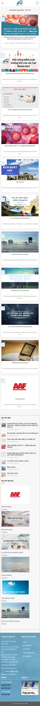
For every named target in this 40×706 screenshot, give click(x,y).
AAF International (6, 507)
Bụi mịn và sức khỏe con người (10, 621)
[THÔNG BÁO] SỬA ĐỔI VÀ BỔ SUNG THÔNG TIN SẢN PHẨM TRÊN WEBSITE (21, 454)
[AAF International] (15, 494)
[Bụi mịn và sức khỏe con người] (15, 610)
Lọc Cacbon (26, 649)
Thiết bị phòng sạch (28, 653)
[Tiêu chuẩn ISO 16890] (15, 587)
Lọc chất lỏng (27, 656)
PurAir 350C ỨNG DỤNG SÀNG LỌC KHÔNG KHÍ (21, 439)
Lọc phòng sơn (27, 645)
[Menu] (2, 3)
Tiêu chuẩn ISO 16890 (7, 598)
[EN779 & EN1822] (15, 564)
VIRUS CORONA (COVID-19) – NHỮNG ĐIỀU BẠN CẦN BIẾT (21, 446)
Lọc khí (25, 642)
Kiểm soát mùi (11, 467)
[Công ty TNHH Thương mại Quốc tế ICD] (20, 3)
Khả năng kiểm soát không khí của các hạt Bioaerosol (22, 433)
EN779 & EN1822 (6, 575)
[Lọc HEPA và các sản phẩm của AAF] (15, 541)
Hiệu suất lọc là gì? (12, 473)
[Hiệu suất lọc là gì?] (15, 519)
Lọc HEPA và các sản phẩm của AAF (18, 461)
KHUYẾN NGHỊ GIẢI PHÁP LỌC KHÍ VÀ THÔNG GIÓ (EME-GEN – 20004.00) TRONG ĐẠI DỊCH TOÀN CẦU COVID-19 (22, 425)
